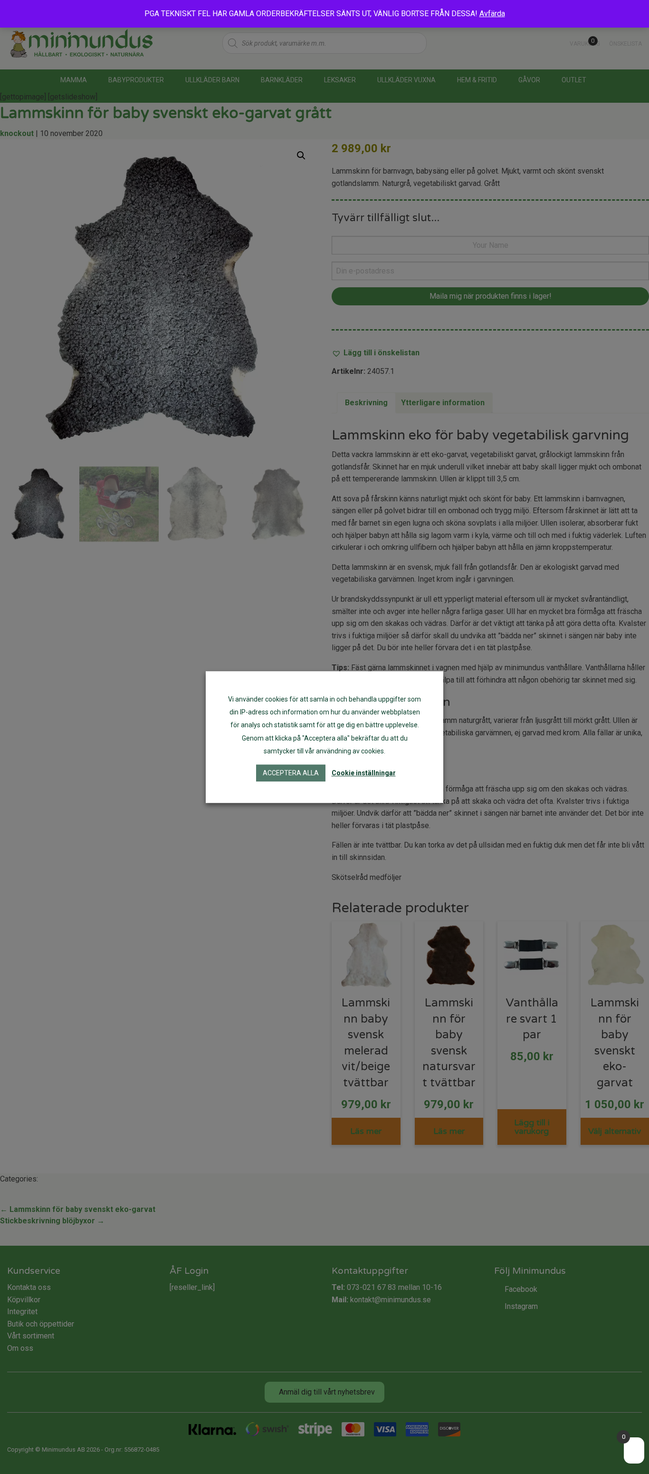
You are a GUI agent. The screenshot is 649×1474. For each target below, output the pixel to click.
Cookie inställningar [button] (364, 773)
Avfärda (492, 13)
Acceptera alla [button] (291, 773)
